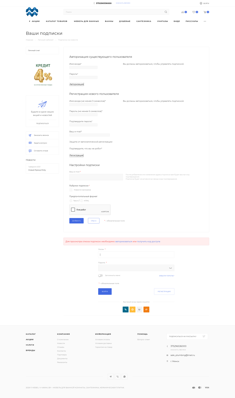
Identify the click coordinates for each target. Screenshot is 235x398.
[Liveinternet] (139, 309)
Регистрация (164, 291)
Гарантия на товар (103, 347)
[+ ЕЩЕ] (205, 21)
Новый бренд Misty (37, 170)
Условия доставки (103, 343)
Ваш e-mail (75, 172)
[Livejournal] (126, 309)
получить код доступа (148, 241)
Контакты (61, 351)
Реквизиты (62, 362)
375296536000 (104, 3)
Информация (103, 334)
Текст (75, 200)
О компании (63, 339)
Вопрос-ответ (143, 339)
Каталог (31, 334)
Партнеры (62, 355)
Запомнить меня (112, 275)
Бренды (30, 350)
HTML (86, 200)
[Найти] (166, 12)
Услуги (30, 345)
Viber (117, 377)
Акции (30, 339)
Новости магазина (82, 190)
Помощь (142, 334)
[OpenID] (146, 309)
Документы (62, 358)
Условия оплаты (102, 339)
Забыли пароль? (166, 276)
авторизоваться (123, 241)
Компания (63, 334)
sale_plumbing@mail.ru (183, 355)
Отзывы (60, 347)
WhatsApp (124, 377)
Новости (30, 160)
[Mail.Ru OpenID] (132, 309)
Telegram (111, 377)
